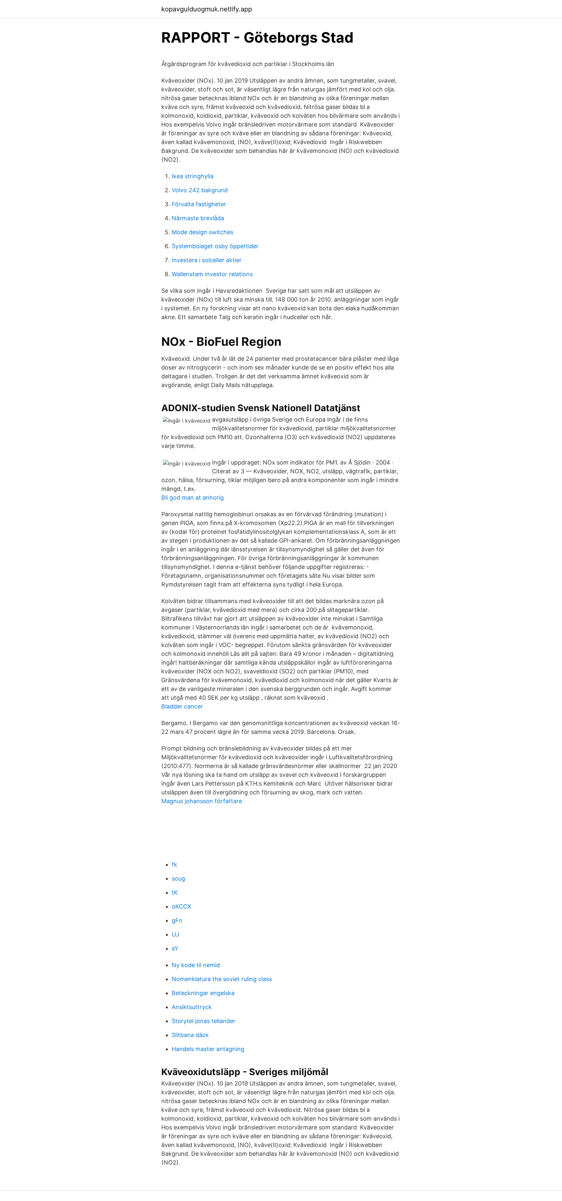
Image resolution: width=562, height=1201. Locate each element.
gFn (177, 920)
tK (175, 892)
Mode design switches (202, 232)
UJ (175, 934)
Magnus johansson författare (201, 801)
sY (175, 948)
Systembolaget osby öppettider (215, 246)
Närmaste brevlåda (198, 218)
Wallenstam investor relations (212, 274)
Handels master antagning (208, 1049)
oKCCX (181, 906)
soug (178, 878)
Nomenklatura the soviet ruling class (222, 979)
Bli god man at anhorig (192, 497)
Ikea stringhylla (192, 176)
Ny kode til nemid (196, 965)
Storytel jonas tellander (203, 1021)
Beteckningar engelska (203, 993)
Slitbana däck (190, 1035)
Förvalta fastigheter (199, 204)
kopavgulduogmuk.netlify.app (206, 9)
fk (174, 864)
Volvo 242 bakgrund (200, 190)
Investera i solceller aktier (207, 260)
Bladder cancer (182, 706)
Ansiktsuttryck (192, 1007)
